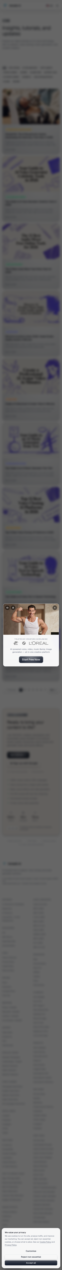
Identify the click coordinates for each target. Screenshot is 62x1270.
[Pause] (13, 607)
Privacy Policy (10, 1245)
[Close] (54, 607)
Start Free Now (31, 659)
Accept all (31, 1263)
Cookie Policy (45, 1242)
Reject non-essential (31, 1257)
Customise (31, 1251)
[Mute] (7, 607)
